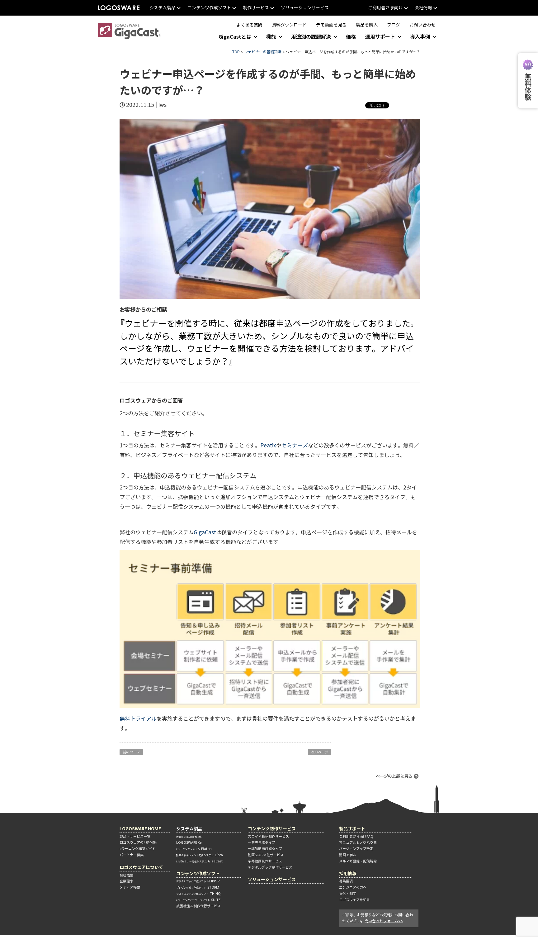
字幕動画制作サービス (265, 861)
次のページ (319, 752)
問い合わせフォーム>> (384, 921)
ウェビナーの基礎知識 (262, 52)
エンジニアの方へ (352, 887)
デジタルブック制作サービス (270, 867)
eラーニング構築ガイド (138, 849)
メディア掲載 (130, 887)
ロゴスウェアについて (141, 867)
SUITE (198, 900)
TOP (236, 52)
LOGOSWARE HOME (140, 828)
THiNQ (198, 893)
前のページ (131, 752)
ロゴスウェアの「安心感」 (139, 842)
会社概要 (126, 875)
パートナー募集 (132, 855)
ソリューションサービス (272, 879)
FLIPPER (197, 881)
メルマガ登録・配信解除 (358, 861)
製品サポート (352, 828)
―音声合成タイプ (261, 842)
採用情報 (347, 873)
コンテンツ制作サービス (272, 828)
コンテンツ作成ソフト (198, 873)
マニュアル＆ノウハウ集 (358, 842)
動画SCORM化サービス (266, 855)
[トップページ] (129, 31)
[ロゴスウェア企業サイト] (118, 7)
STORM (197, 887)
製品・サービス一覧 (135, 836)
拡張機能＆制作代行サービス (198, 906)
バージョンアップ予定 (356, 849)
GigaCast (199, 861)
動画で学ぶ (347, 855)
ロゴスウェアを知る (354, 900)
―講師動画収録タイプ (265, 849)
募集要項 (346, 881)
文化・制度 (347, 893)
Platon (194, 849)
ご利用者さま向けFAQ (356, 836)
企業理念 (126, 881)
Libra (199, 855)
